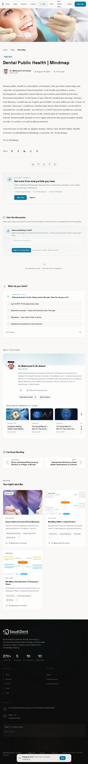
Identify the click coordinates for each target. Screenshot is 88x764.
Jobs (44, 4)
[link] (44, 314)
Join (62, 758)
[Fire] (44, 164)
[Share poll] (80, 332)
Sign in (32, 197)
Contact (46, 397)
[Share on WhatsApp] (31, 151)
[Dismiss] (68, 758)
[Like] (33, 164)
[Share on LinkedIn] (24, 151)
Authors (24, 4)
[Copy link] (37, 151)
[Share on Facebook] (18, 151)
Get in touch (9, 732)
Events (33, 4)
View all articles (26, 397)
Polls (51, 4)
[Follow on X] (20, 390)
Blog (15, 4)
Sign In (70, 4)
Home (8, 4)
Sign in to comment (21, 250)
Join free (80, 4)
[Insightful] (49, 164)
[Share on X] (12, 151)
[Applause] (55, 164)
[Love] (38, 164)
